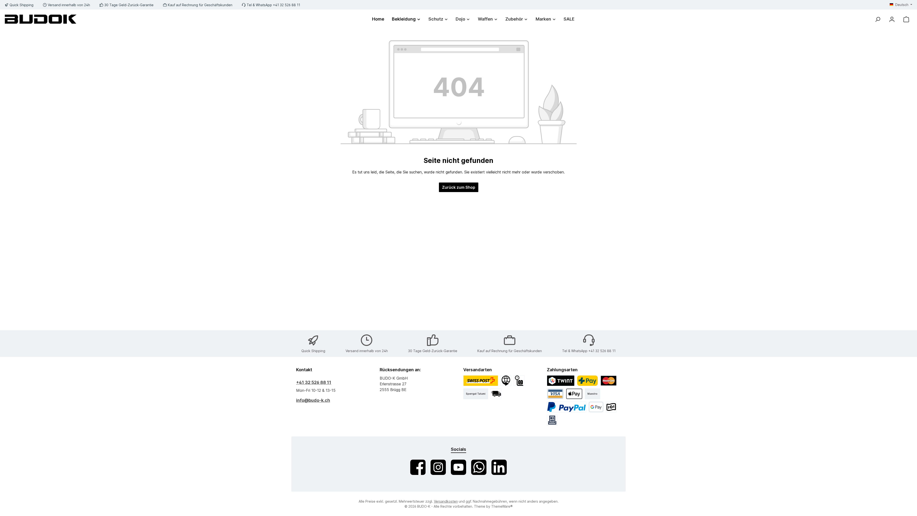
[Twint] (561, 380)
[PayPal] (566, 407)
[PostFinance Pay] (587, 380)
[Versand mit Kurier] (495, 393)
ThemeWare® (502, 506)
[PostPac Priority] (480, 380)
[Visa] (555, 393)
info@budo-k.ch (313, 400)
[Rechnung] (552, 420)
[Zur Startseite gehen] (40, 19)
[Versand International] (506, 380)
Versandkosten (446, 501)
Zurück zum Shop (458, 187)
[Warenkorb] (906, 19)
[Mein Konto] (892, 19)
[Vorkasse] (611, 407)
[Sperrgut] (519, 380)
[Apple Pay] (574, 393)
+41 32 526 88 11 (313, 382)
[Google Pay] (596, 407)
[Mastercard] (608, 380)
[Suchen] (878, 19)
